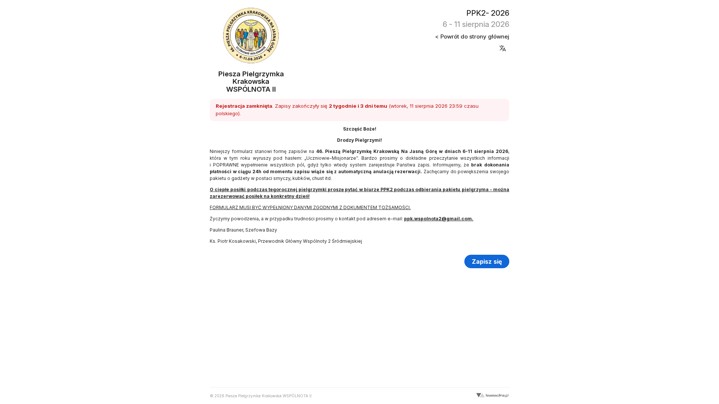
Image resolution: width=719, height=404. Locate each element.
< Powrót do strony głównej (472, 36)
